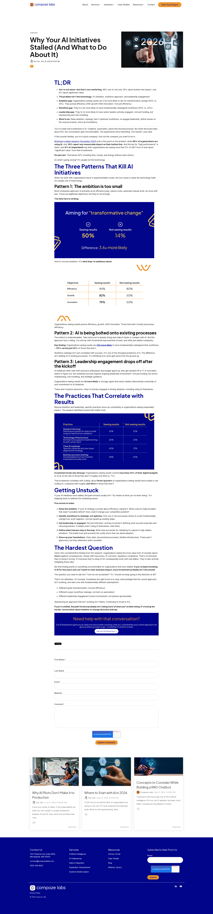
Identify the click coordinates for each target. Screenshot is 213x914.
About (85, 4)
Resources (138, 4)
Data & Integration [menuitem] (76, 863)
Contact (151, 4)
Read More (72, 827)
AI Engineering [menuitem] (75, 858)
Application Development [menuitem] (79, 867)
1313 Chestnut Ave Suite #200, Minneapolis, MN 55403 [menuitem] (43, 855)
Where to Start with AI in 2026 (105, 793)
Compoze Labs (146, 792)
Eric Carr (36, 61)
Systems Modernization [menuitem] (79, 872)
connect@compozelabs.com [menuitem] (42, 861)
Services (95, 4)
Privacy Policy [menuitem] (35, 893)
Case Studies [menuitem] (113, 858)
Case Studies (124, 4)
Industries (108, 4)
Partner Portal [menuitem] (114, 854)
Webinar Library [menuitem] (115, 867)
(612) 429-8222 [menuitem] (36, 865)
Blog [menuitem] (110, 863)
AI (31, 66)
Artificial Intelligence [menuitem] (77, 854)
